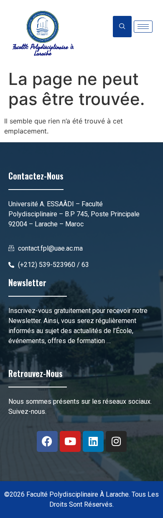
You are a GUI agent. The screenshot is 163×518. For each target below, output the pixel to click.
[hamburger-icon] (143, 27)
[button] (122, 26)
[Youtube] (70, 441)
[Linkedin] (93, 441)
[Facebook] (47, 441)
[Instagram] (116, 441)
